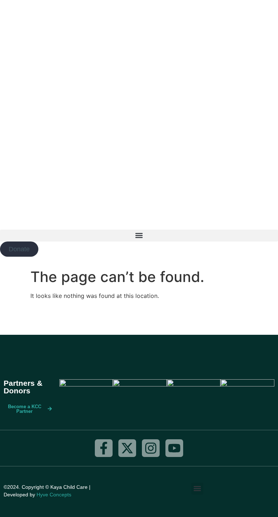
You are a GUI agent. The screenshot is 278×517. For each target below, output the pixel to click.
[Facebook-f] (104, 448)
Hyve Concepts (54, 494)
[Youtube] (174, 448)
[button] (139, 236)
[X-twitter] (127, 448)
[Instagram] (151, 448)
